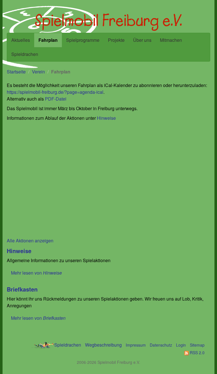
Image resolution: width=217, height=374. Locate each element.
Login (181, 345)
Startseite (16, 71)
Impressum (136, 345)
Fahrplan (48, 40)
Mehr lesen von (36, 272)
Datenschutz (161, 345)
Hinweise (106, 118)
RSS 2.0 (197, 352)
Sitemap (197, 345)
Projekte (116, 40)
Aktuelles (20, 40)
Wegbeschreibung (103, 345)
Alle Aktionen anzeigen (30, 240)
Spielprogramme (82, 40)
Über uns (142, 40)
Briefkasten (22, 289)
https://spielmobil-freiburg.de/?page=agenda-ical (55, 92)
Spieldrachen (24, 54)
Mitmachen (171, 40)
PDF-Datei (55, 98)
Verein (38, 71)
